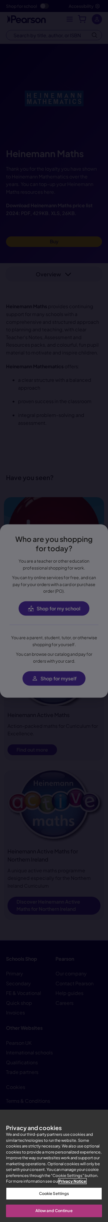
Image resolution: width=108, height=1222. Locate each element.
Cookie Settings (54, 1193)
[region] (54, 1166)
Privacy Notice (72, 1181)
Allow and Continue (53, 1210)
